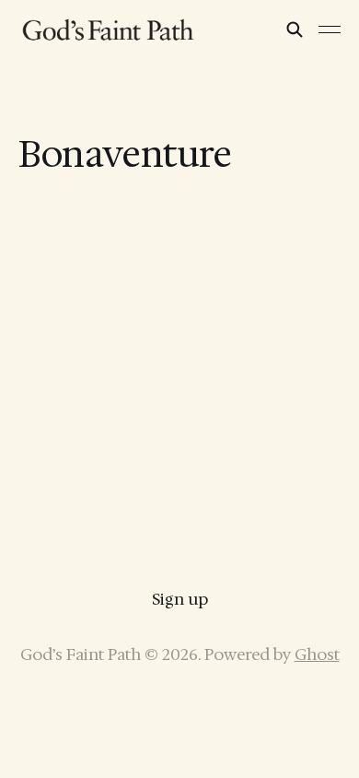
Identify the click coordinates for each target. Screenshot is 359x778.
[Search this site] (294, 29)
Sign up (180, 599)
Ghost (317, 654)
